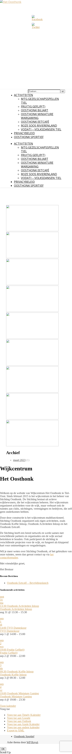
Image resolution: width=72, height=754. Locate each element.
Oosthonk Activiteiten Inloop (16, 609)
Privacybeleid (24, 133)
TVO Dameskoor (9, 630)
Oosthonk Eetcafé (35, 122)
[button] (5, 709)
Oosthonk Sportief (29, 137)
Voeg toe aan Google (18, 718)
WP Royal (32, 742)
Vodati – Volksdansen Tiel (41, 129)
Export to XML (15, 730)
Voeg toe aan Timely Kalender (24, 714)
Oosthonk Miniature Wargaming (37, 116)
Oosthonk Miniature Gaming (16, 696)
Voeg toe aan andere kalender (23, 727)
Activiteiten (23, 95)
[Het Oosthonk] (10, 2)
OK (3, 749)
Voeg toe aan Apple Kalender (23, 724)
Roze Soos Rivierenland (39, 125)
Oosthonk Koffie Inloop (13, 674)
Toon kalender (8, 705)
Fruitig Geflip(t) (33, 106)
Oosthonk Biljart (34, 110)
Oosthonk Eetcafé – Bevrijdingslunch (27, 582)
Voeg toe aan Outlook (19, 721)
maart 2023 (19, 460)
